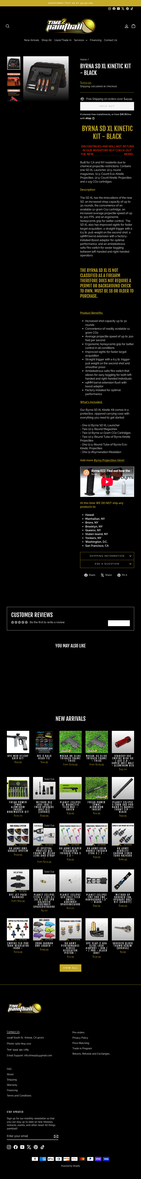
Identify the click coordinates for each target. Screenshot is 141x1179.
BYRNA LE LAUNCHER (108, 154)
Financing (95, 40)
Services (79, 40)
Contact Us (110, 40)
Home (83, 59)
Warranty (12, 1085)
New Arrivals (31, 40)
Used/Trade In (63, 40)
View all (70, 968)
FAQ (9, 1069)
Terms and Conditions (19, 1095)
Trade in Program (82, 1048)
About (10, 1074)
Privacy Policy (80, 1037)
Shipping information (107, 556)
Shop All (47, 40)
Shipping (85, 86)
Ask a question (107, 563)
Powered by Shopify (70, 1166)
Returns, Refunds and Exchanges (91, 1053)
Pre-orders (78, 1032)
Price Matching (80, 1043)
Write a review (119, 623)
